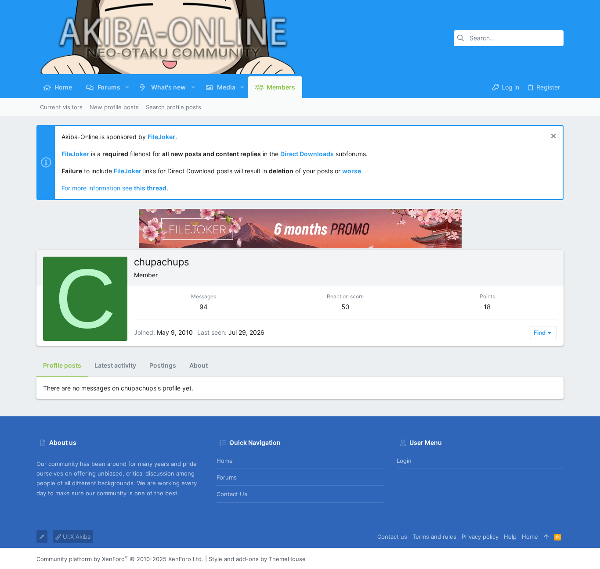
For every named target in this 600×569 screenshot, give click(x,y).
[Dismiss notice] (552, 137)
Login (404, 460)
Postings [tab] (162, 365)
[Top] (546, 536)
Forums (227, 477)
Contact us (232, 493)
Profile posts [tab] (62, 365)
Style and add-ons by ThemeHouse (257, 558)
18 (487, 307)
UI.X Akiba (75, 536)
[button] (127, 87)
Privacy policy (480, 536)
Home (225, 460)
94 (203, 307)
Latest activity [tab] (115, 365)
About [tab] (198, 365)
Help (510, 536)
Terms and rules (434, 536)
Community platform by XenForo (119, 558)
